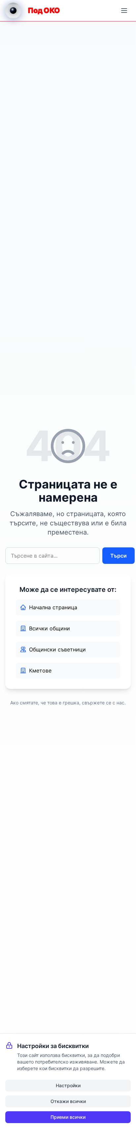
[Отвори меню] (124, 10)
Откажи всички (68, 1101)
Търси (118, 555)
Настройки (68, 1085)
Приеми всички (68, 1117)
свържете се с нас (103, 702)
